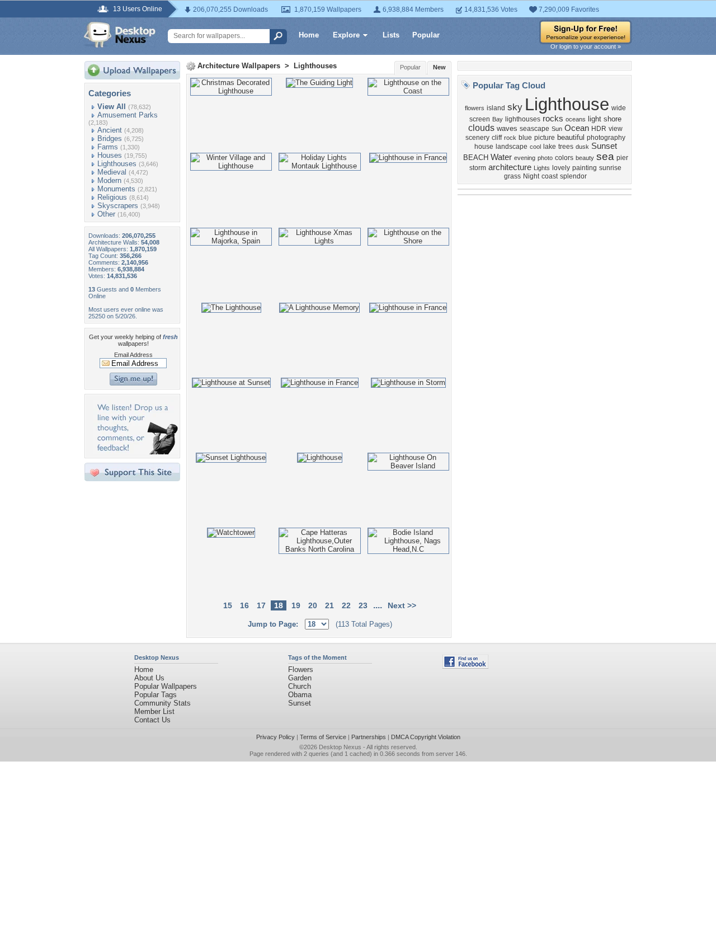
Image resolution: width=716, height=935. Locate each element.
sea (605, 156)
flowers (474, 108)
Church (299, 686)
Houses (109, 155)
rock (510, 137)
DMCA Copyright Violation (425, 737)
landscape (511, 147)
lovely (561, 168)
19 (295, 605)
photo (545, 157)
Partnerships (368, 737)
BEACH (475, 157)
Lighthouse (567, 104)
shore (612, 119)
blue (525, 138)
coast (549, 176)
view (616, 129)
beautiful (571, 137)
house (483, 147)
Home (309, 35)
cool (535, 146)
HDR (598, 129)
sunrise (610, 168)
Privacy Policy (275, 737)
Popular (426, 35)
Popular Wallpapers (165, 686)
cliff (497, 138)
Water (501, 157)
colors (564, 158)
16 (244, 605)
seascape (534, 129)
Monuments (116, 189)
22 (346, 605)
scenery (477, 138)
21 (329, 605)
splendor (573, 176)
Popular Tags (155, 694)
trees (565, 147)
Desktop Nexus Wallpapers (120, 35)
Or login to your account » (585, 46)
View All (111, 106)
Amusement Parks (127, 115)
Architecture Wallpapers (238, 66)
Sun (557, 128)
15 (227, 605)
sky (514, 106)
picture (544, 138)
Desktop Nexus (340, 747)
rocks (553, 118)
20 (312, 605)
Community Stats (162, 703)
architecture (509, 167)
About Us (149, 678)
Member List (154, 711)
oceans (576, 119)
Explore (346, 35)
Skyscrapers (117, 205)
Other (106, 214)
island (496, 108)
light (594, 119)
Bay (497, 119)
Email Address (133, 354)
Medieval (111, 172)
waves (507, 128)
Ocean (576, 128)
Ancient (109, 130)
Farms (107, 147)
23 (363, 605)
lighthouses (522, 119)
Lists (391, 35)
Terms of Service (323, 737)
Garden (300, 678)
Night (531, 176)
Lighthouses (116, 163)
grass (512, 176)
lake (549, 147)
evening (524, 157)
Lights (542, 168)
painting (584, 168)
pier (622, 158)
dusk (582, 146)
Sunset (604, 146)
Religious (112, 197)
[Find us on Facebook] (465, 666)
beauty (585, 157)
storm (477, 168)
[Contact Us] (135, 452)
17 (261, 605)
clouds (481, 128)
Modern (109, 180)
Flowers (300, 669)
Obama (300, 694)
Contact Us (152, 720)
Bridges (109, 138)
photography (606, 138)
